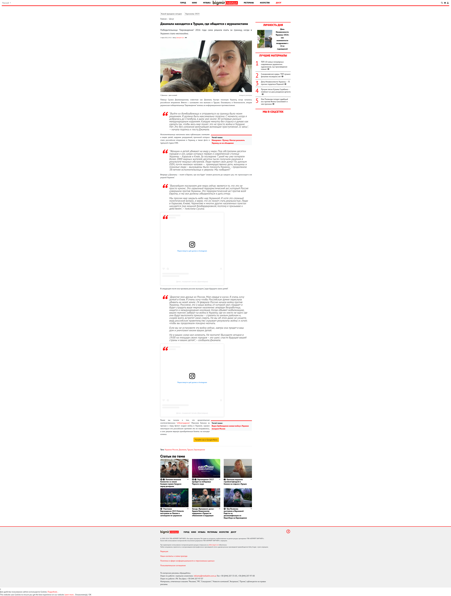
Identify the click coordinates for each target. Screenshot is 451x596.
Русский (5, 3)
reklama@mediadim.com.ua (205, 576)
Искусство (265, 3)
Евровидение (199, 449)
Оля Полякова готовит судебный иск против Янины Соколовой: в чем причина (274, 101)
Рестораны (249, 3)
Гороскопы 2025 (192, 14)
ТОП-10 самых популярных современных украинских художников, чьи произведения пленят (274, 65)
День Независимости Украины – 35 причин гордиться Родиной (275, 82)
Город (183, 3)
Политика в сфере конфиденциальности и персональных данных (187, 561)
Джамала (182, 449)
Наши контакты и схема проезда (173, 556)
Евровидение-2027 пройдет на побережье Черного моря (203, 481)
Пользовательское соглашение (173, 565)
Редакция (164, 551)
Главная (163, 19)
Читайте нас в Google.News (206, 440)
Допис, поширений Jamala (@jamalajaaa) (192, 281)
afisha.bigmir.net (214, 545)
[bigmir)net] (219, 3)
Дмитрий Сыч (180, 37)
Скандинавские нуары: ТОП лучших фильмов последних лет (275, 75)
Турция (190, 449)
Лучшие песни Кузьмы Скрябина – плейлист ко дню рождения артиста (276, 90)
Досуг (278, 3)
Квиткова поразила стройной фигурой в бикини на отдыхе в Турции (235, 481)
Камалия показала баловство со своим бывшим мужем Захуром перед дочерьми (170, 482)
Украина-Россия (171, 449)
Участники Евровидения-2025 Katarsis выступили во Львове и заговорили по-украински (172, 512)
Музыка (207, 3)
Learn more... (70, 594)
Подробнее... (53, 592)
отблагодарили (183, 423)
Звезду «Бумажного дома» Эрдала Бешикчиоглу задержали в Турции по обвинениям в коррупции (203, 512)
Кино (194, 3)
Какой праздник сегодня (171, 14)
